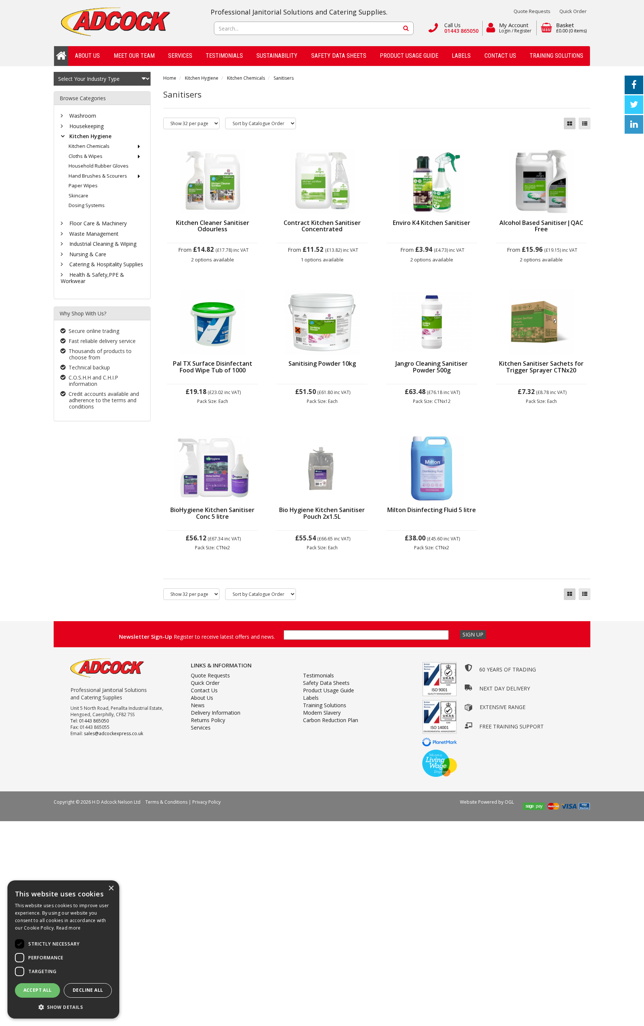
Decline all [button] (88, 990)
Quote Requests (532, 11)
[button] (63, 1007)
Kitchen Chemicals (246, 78)
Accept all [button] (37, 990)
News (198, 705)
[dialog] (63, 949)
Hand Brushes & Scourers (98, 175)
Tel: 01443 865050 (89, 721)
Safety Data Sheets (338, 55)
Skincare (78, 195)
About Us (87, 55)
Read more (68, 928)
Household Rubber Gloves (99, 165)
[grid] (569, 123)
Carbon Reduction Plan (330, 720)
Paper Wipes (83, 185)
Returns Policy (208, 720)
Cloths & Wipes (85, 156)
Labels (461, 55)
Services (180, 55)
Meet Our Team (134, 55)
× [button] (111, 888)
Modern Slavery (322, 712)
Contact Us (500, 55)
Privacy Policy (206, 802)
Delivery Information (215, 712)
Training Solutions (556, 55)
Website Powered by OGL (487, 802)
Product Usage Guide (409, 55)
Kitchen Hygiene (201, 78)
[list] (584, 123)
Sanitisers (284, 78)
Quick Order (573, 11)
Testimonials (224, 55)
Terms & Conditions (166, 802)
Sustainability (276, 55)
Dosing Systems (87, 205)
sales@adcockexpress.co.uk (113, 733)
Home (169, 78)
